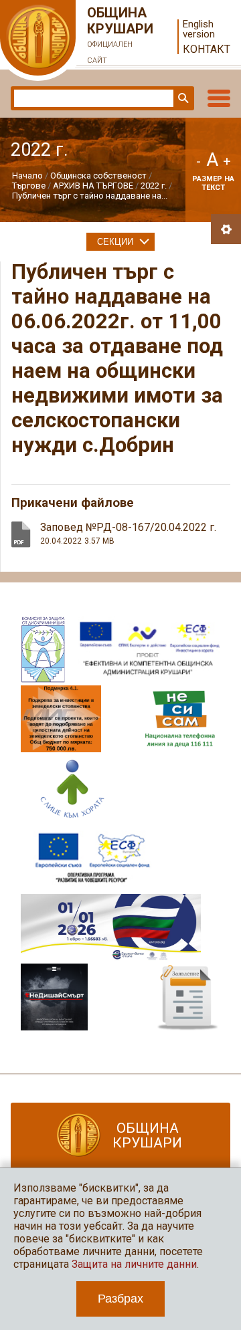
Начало (27, 176)
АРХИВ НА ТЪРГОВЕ (93, 186)
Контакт (206, 49)
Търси (182, 98)
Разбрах (120, 1298)
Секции (115, 242)
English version (199, 29)
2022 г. (154, 186)
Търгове (29, 186)
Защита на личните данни (134, 1264)
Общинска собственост (98, 176)
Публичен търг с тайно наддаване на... (89, 196)
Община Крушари (120, 35)
